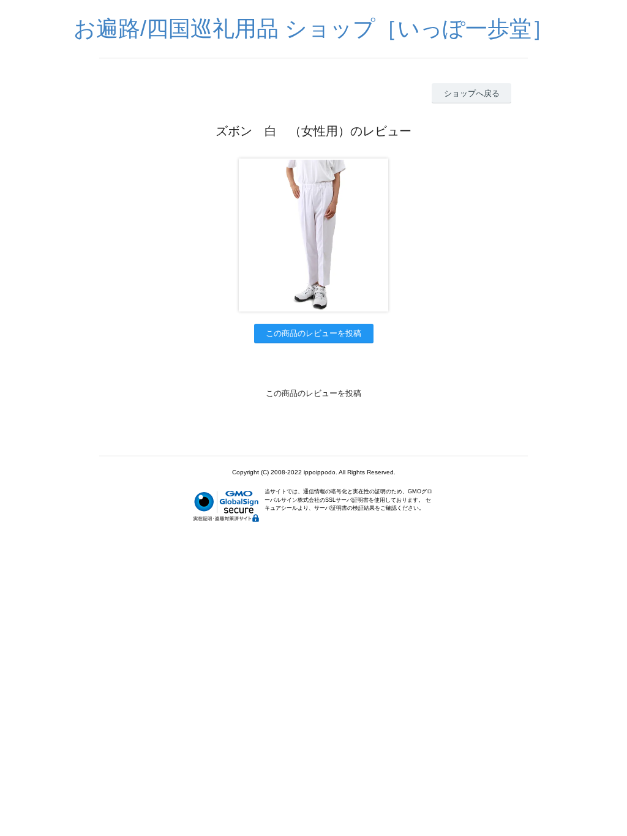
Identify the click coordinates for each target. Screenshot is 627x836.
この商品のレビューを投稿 (313, 333)
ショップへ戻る (472, 93)
